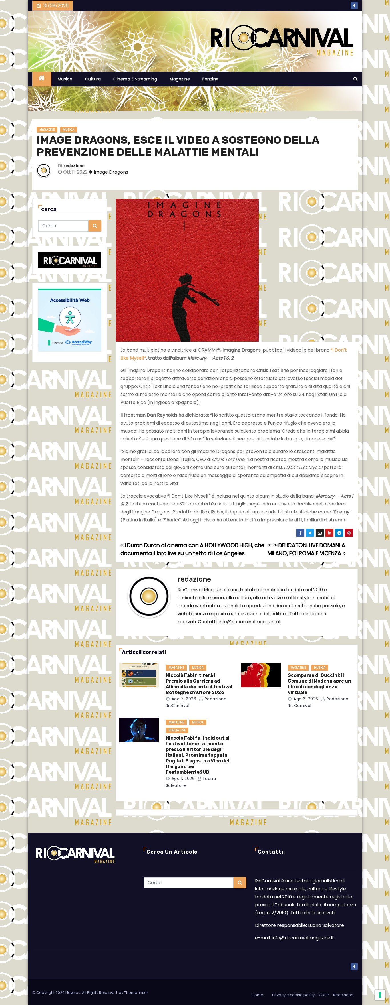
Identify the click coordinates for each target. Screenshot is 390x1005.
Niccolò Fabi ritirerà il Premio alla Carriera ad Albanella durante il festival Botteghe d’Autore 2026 (199, 684)
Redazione (343, 995)
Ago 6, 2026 (305, 699)
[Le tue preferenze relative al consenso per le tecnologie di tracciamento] (380, 995)
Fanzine (210, 79)
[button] (355, 79)
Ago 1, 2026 (183, 778)
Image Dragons (111, 172)
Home (257, 995)
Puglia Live (177, 730)
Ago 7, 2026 (184, 699)
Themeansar (136, 992)
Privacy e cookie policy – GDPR (300, 995)
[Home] (41, 79)
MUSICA (68, 129)
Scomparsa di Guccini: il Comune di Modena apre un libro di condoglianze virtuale (319, 684)
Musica (65, 79)
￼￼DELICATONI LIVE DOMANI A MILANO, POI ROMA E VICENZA (306, 549)
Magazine (180, 79)
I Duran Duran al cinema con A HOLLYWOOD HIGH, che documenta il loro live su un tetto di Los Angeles (192, 549)
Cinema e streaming (135, 79)
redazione (74, 165)
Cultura (93, 79)
